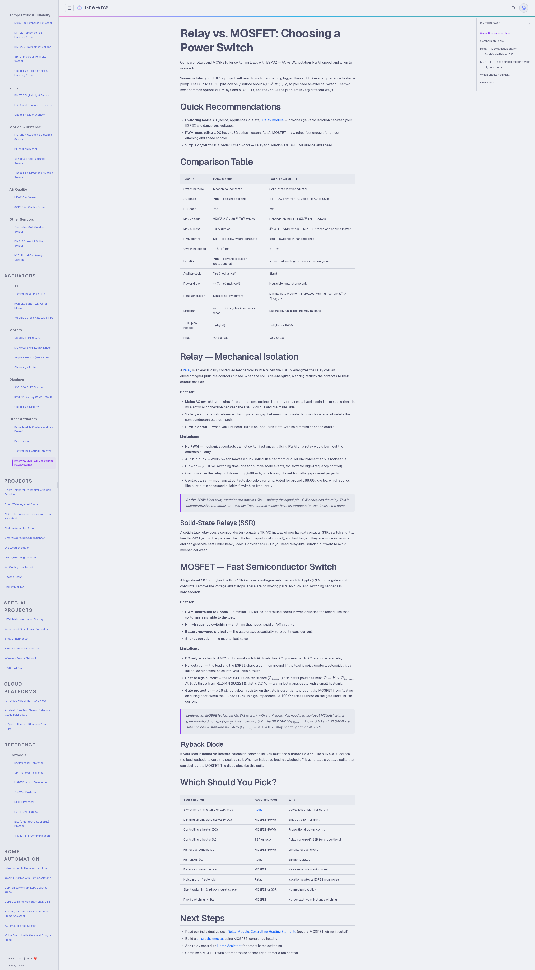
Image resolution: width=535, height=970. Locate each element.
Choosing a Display (26, 406)
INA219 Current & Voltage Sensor (30, 243)
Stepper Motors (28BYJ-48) (32, 357)
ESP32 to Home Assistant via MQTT (27, 901)
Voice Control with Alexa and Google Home (28, 937)
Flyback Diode (493, 67)
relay (187, 370)
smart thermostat (210, 939)
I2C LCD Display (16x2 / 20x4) (33, 397)
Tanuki (29, 958)
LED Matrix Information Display (24, 619)
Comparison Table (492, 40)
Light (13, 87)
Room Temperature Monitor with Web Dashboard (28, 492)
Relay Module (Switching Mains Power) (33, 429)
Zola (21, 958)
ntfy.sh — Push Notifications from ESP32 (26, 726)
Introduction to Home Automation (26, 868)
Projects (18, 481)
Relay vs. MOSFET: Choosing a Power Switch (33, 463)
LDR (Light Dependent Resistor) (33, 105)
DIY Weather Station (17, 547)
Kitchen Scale (13, 577)
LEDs (13, 286)
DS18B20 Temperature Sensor (33, 22)
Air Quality (18, 190)
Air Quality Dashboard (19, 567)
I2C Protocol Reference (28, 762)
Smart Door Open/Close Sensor (25, 537)
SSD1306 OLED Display (29, 387)
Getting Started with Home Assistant (28, 877)
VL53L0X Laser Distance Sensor (29, 161)
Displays (16, 380)
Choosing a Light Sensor (29, 114)
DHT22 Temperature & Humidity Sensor (28, 35)
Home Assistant (229, 946)
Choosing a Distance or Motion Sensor (33, 175)
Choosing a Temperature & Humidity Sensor (31, 73)
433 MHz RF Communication (32, 835)
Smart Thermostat (16, 638)
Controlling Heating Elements (32, 450)
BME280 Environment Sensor (32, 47)
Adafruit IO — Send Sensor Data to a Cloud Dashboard (27, 712)
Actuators (20, 276)
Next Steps (487, 82)
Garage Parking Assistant (21, 557)
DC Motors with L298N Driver (32, 347)
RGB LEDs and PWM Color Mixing (30, 306)
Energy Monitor (14, 586)
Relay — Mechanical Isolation (498, 48)
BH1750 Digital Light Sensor (32, 95)
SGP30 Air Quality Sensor (30, 207)
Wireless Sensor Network (21, 658)
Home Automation (22, 855)
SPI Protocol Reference (28, 772)
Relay (258, 809)
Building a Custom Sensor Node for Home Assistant (27, 914)
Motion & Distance (25, 127)
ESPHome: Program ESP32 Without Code (26, 890)
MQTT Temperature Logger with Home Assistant (29, 516)
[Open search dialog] (513, 8)
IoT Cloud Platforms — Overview (25, 700)
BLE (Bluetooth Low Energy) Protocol (31, 824)
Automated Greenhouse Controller (26, 629)
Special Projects (18, 606)
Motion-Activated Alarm (20, 528)
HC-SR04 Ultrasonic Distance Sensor (33, 137)
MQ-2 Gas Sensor (25, 197)
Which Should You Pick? (495, 74)
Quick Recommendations (495, 33)
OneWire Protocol (25, 792)
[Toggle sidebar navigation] (69, 8)
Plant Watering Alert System (22, 504)
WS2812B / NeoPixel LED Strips (33, 317)
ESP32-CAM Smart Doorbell (23, 648)
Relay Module (238, 932)
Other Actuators (23, 419)
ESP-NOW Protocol (26, 811)
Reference (20, 745)
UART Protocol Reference (30, 782)
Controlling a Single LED (29, 293)
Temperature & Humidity (29, 15)
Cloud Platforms (20, 687)
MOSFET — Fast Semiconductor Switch (505, 61)
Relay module (273, 120)
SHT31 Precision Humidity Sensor (30, 59)
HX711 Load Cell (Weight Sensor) (29, 257)
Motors (15, 330)
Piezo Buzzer (22, 441)
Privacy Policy (16, 965)
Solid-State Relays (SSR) (500, 54)
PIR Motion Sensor (25, 149)
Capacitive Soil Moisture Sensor (29, 229)
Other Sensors (21, 219)
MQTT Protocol (24, 802)
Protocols (18, 755)
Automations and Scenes (20, 925)
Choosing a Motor (25, 367)
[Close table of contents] (529, 23)
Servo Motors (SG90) (27, 337)
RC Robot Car (13, 668)
